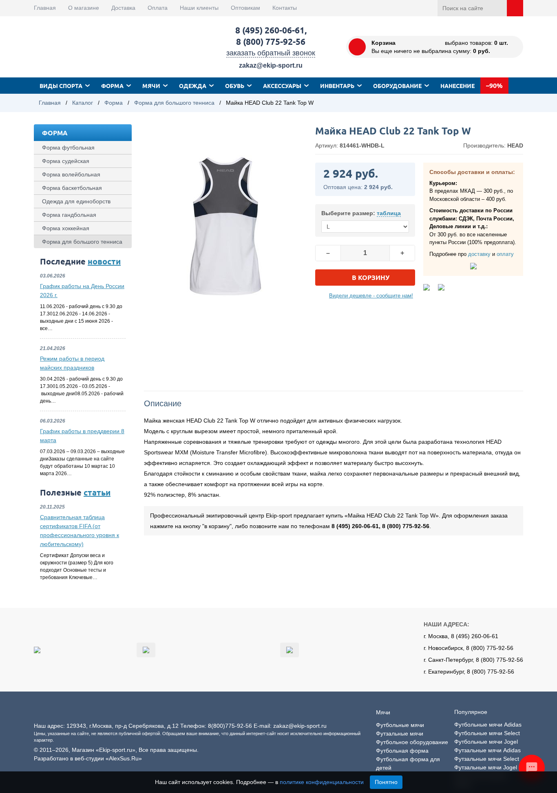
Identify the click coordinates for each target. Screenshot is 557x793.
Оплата (158, 7)
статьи (97, 492)
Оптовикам (245, 7)
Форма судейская (65, 161)
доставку (479, 254)
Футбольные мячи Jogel (486, 741)
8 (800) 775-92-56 (270, 41)
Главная (45, 7)
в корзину (370, 277)
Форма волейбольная (71, 174)
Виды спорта (61, 85)
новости (104, 261)
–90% (494, 85)
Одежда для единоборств (76, 201)
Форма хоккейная (65, 228)
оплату (505, 254)
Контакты (284, 7)
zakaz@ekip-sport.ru (271, 65)
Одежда (192, 85)
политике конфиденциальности (322, 782)
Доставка (123, 7)
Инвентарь (337, 85)
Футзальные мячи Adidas (487, 750)
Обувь (234, 85)
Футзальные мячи (399, 733)
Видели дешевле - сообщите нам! (371, 296)
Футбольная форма (402, 750)
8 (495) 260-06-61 (270, 29)
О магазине (83, 7)
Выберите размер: (361, 213)
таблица (389, 213)
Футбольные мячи (400, 725)
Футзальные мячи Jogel (485, 767)
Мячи (151, 85)
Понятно (386, 782)
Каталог (82, 102)
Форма (112, 85)
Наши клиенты (199, 7)
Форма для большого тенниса (174, 102)
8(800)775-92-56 (230, 726)
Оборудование (397, 85)
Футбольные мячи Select (487, 733)
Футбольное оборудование (412, 742)
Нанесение (457, 85)
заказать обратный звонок (270, 53)
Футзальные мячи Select (486, 759)
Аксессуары (282, 85)
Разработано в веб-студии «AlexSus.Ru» (88, 758)
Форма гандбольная (69, 214)
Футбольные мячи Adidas (488, 724)
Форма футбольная (68, 147)
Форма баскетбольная (72, 188)
